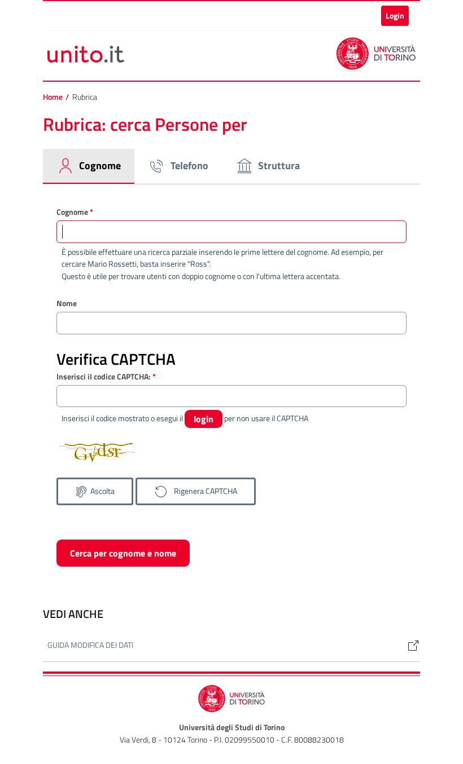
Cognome (74, 212)
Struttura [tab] (279, 165)
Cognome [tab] (100, 165)
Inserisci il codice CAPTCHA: (106, 376)
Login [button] (395, 15)
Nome (66, 303)
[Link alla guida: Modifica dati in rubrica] (409, 645)
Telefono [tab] (189, 165)
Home (53, 97)
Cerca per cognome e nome (123, 553)
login (203, 419)
